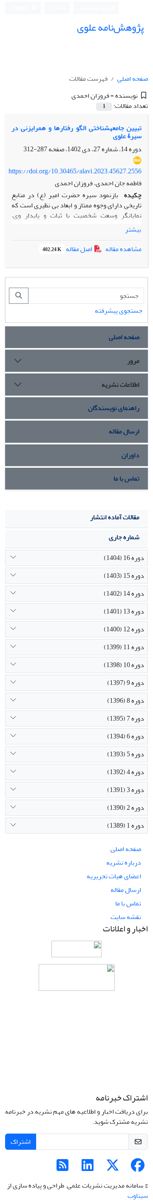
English (20, 8)
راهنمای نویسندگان (113, 408)
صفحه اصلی (132, 78)
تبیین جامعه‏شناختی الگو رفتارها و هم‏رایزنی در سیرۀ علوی (76, 132)
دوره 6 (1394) (125, 736)
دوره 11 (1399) (124, 647)
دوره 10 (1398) (124, 665)
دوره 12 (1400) (124, 629)
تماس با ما (126, 478)
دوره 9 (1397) (125, 682)
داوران (130, 455)
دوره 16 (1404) (124, 558)
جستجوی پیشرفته (118, 310)
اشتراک (21, 1141)
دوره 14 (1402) (124, 593)
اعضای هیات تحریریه (114, 876)
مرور (133, 360)
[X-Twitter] (112, 1168)
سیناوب (138, 1195)
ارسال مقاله (124, 431)
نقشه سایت (125, 917)
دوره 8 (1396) (125, 700)
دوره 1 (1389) (125, 825)
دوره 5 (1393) (125, 754)
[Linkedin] (87, 1168)
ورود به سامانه (94, 8)
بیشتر (133, 229)
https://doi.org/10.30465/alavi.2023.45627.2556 (75, 171)
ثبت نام (58, 7)
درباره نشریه (123, 862)
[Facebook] (138, 1168)
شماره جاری (124, 537)
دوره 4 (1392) (125, 772)
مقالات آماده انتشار (114, 517)
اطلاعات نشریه (120, 384)
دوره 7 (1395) (125, 718)
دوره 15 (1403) (124, 575)
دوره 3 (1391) (125, 789)
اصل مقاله (68, 249)
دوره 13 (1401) (124, 611)
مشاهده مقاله (123, 249)
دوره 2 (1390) (125, 807)
